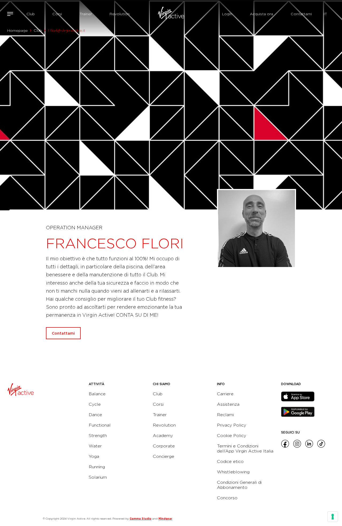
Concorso (227, 497)
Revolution (120, 14)
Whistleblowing (233, 471)
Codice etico (230, 461)
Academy (163, 435)
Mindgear (165, 518)
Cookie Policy (231, 435)
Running (97, 466)
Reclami (225, 414)
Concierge (163, 456)
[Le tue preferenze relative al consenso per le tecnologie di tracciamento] (333, 517)
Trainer (86, 14)
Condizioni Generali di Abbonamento (239, 485)
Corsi (57, 14)
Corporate (164, 445)
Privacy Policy (231, 425)
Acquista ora (261, 14)
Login (227, 14)
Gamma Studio (140, 518)
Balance (97, 393)
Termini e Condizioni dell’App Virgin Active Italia (245, 448)
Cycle (95, 404)
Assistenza (228, 404)
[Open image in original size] (171, 13)
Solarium (98, 477)
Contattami (301, 14)
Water (95, 445)
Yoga (94, 456)
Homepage (17, 30)
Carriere (225, 393)
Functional (100, 425)
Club (30, 14)
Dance (95, 414)
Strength (98, 435)
